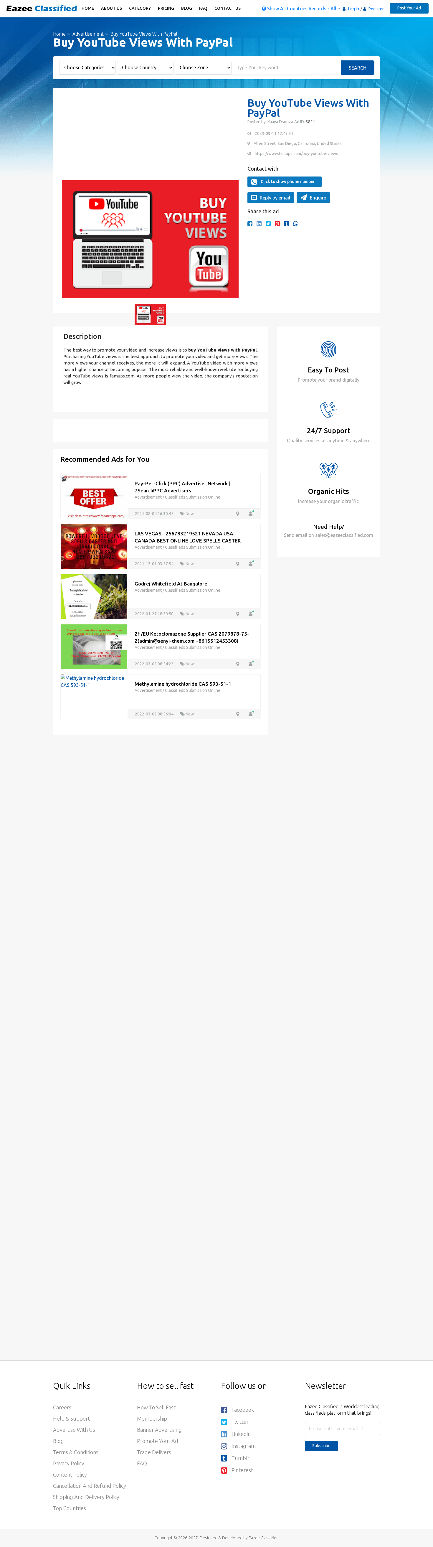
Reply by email (275, 197)
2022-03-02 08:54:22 (154, 664)
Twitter (240, 1422)
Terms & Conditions (75, 1452)
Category (140, 8)
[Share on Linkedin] (259, 223)
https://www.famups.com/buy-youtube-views (296, 153)
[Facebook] (249, 223)
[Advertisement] (150, 139)
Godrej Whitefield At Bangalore (171, 583)
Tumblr (240, 1458)
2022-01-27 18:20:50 (154, 613)
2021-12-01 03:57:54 (154, 563)
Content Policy (70, 1474)
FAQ (203, 8)
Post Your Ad (409, 8)
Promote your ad (157, 1441)
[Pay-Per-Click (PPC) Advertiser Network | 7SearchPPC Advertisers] (94, 495)
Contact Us (227, 8)
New (189, 513)
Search (357, 67)
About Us (111, 8)
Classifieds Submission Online (192, 497)
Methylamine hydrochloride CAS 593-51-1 (183, 684)
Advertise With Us (74, 1430)
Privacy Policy (68, 1463)
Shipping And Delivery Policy (86, 1497)
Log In (353, 8)
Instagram (244, 1446)
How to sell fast (156, 1407)
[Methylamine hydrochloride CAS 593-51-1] (94, 681)
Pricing (166, 8)
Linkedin (241, 1434)
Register (376, 8)
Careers (62, 1407)
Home (88, 8)
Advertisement (87, 34)
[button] (69, 239)
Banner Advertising (159, 1430)
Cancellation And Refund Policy (89, 1486)
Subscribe (321, 1445)
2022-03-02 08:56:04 (154, 714)
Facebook (243, 1410)
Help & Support (71, 1418)
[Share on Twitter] (268, 223)
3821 (310, 121)
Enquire (318, 197)
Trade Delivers (154, 1452)
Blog (186, 8)
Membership (152, 1418)
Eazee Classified (264, 1538)
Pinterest (242, 1470)
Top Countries (69, 1508)
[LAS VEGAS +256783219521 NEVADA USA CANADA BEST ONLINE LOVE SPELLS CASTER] (94, 545)
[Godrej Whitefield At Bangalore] (94, 595)
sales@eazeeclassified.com (343, 535)
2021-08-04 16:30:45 (154, 513)
